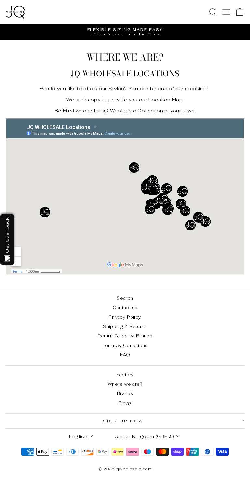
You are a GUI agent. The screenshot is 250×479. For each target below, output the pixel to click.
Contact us (125, 307)
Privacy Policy (125, 317)
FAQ (125, 355)
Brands (125, 393)
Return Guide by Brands (125, 336)
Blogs (125, 403)
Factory (125, 374)
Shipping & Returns (125, 326)
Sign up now (123, 420)
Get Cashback (7, 235)
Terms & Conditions (125, 345)
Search (125, 298)
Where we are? (125, 384)
